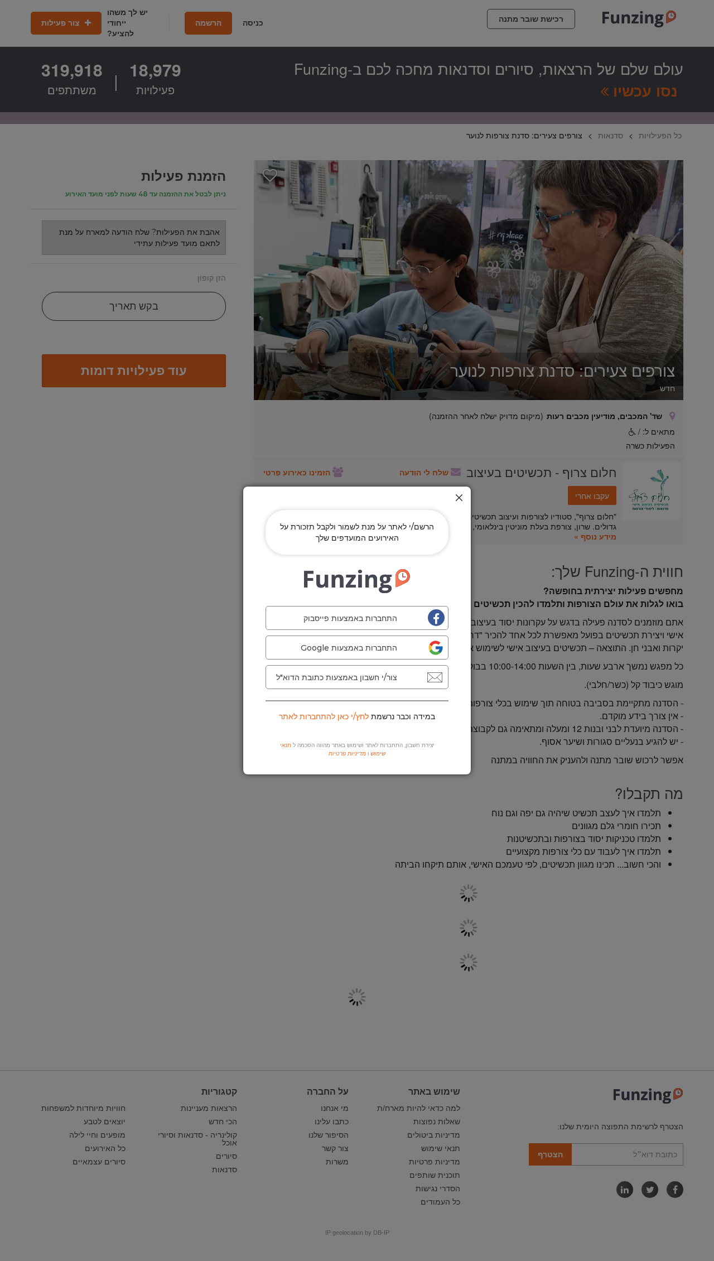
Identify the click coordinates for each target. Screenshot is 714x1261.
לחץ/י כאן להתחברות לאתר (324, 716)
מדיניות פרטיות (347, 753)
